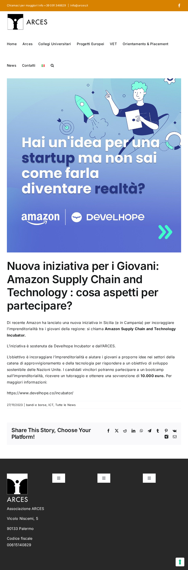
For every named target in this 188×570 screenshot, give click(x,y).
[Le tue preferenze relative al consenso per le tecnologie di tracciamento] (180, 562)
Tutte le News (65, 405)
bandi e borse (36, 405)
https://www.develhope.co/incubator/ (40, 393)
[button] (52, 65)
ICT (50, 405)
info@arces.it (79, 5)
